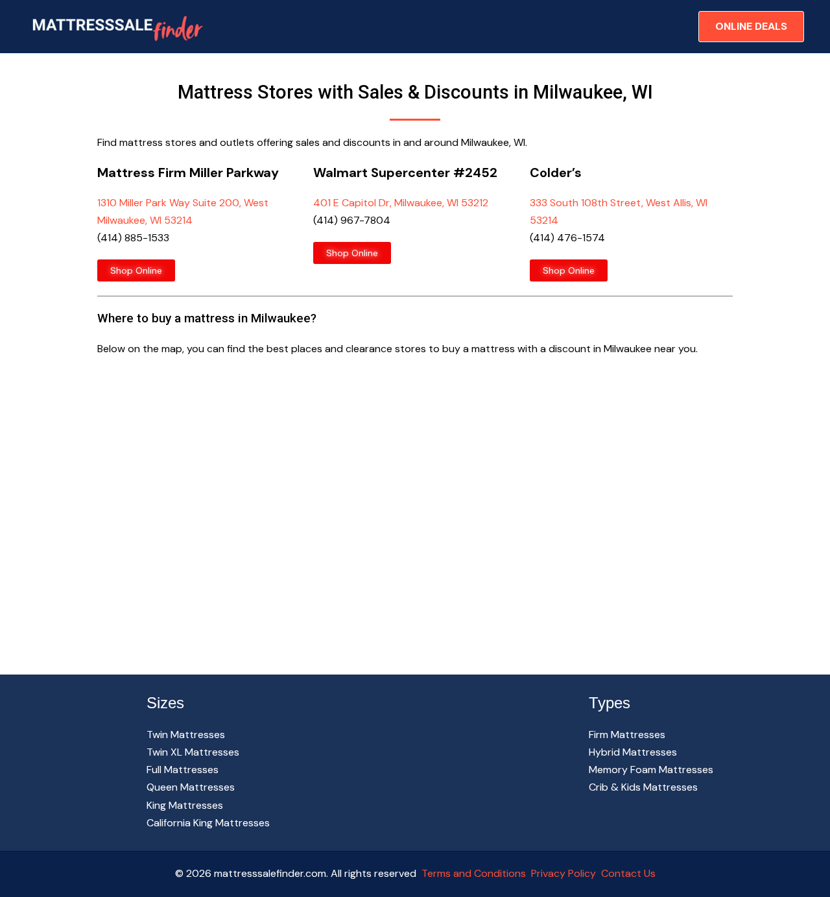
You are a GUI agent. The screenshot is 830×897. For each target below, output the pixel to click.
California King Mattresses (208, 823)
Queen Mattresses (191, 787)
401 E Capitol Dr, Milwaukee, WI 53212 (400, 202)
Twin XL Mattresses (193, 752)
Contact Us (627, 873)
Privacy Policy (563, 873)
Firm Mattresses (627, 734)
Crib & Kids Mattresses (643, 787)
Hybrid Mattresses (633, 752)
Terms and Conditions (473, 873)
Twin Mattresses (186, 734)
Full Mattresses (183, 769)
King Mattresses (185, 805)
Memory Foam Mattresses (651, 769)
